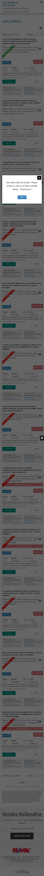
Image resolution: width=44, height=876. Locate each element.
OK (22, 197)
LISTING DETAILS (9, 82)
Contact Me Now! (22, 836)
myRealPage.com (22, 872)
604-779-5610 (7, 92)
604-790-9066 (28, 92)
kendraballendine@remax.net (12, 94)
